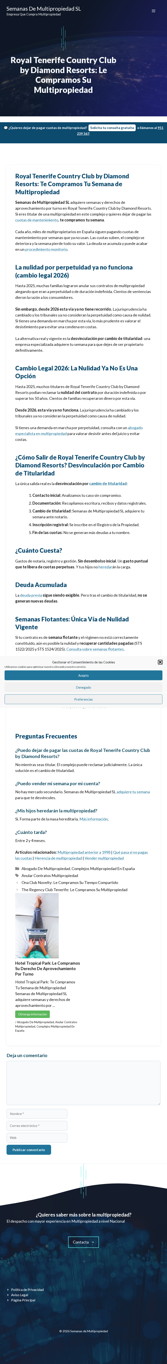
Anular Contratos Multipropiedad (50, 875)
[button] (160, 662)
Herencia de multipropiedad (58, 858)
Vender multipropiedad (104, 858)
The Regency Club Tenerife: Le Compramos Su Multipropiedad (74, 889)
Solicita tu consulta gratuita (112, 128)
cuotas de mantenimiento (36, 220)
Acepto (83, 675)
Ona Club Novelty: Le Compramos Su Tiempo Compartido (70, 882)
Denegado (83, 687)
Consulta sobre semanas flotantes (95, 649)
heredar (105, 566)
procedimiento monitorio (46, 249)
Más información (93, 819)
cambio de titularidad (108, 483)
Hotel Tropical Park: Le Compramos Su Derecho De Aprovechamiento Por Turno (47, 968)
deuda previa (31, 595)
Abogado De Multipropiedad (46, 868)
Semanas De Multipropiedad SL (44, 8)
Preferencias (83, 699)
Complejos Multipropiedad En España (103, 868)
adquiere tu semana (133, 791)
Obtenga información (32, 1014)
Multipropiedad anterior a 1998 (83, 852)
